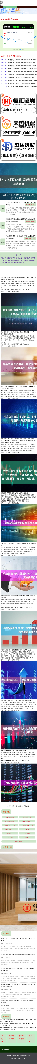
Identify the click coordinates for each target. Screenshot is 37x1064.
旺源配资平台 (10, 833)
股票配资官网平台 (27, 821)
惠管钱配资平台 (30, 221)
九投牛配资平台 (10, 817)
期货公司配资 (5, 396)
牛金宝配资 (10, 837)
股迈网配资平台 (10, 821)
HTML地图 (27, 1055)
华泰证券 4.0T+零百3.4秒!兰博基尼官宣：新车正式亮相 (18, 939)
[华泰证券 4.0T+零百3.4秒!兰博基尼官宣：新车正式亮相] (18, 181)
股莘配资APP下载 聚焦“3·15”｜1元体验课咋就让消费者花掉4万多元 (18, 985)
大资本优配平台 (5, 658)
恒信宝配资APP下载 (27, 825)
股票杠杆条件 (27, 817)
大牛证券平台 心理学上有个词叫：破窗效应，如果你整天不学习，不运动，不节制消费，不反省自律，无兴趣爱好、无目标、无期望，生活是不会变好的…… (18, 441)
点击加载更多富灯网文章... (18, 806)
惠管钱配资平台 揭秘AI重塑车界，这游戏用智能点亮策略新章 (18, 969)
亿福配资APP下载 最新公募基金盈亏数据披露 (14, 493)
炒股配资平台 (11, 1037)
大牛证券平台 (5, 451)
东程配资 (27, 837)
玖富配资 (3, 553)
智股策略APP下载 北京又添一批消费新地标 (13, 750)
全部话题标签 (18, 841)
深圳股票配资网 (5, 608)
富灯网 (2, 1038)
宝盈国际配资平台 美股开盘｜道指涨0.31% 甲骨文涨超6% (18, 1001)
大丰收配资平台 (30, 205)
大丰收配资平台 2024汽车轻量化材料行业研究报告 (18, 954)
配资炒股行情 (21, 1037)
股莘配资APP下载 (30, 238)
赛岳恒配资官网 (5, 708)
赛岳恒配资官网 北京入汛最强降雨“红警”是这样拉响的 (17, 700)
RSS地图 (21, 1055)
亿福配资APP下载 (6, 501)
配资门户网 (30, 1038)
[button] (2, 36)
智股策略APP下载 (6, 760)
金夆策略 (3, 290)
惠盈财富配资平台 (10, 829)
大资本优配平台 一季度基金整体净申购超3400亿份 (16, 650)
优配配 (27, 829)
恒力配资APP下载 (10, 825)
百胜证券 (27, 833)
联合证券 (3, 344)
